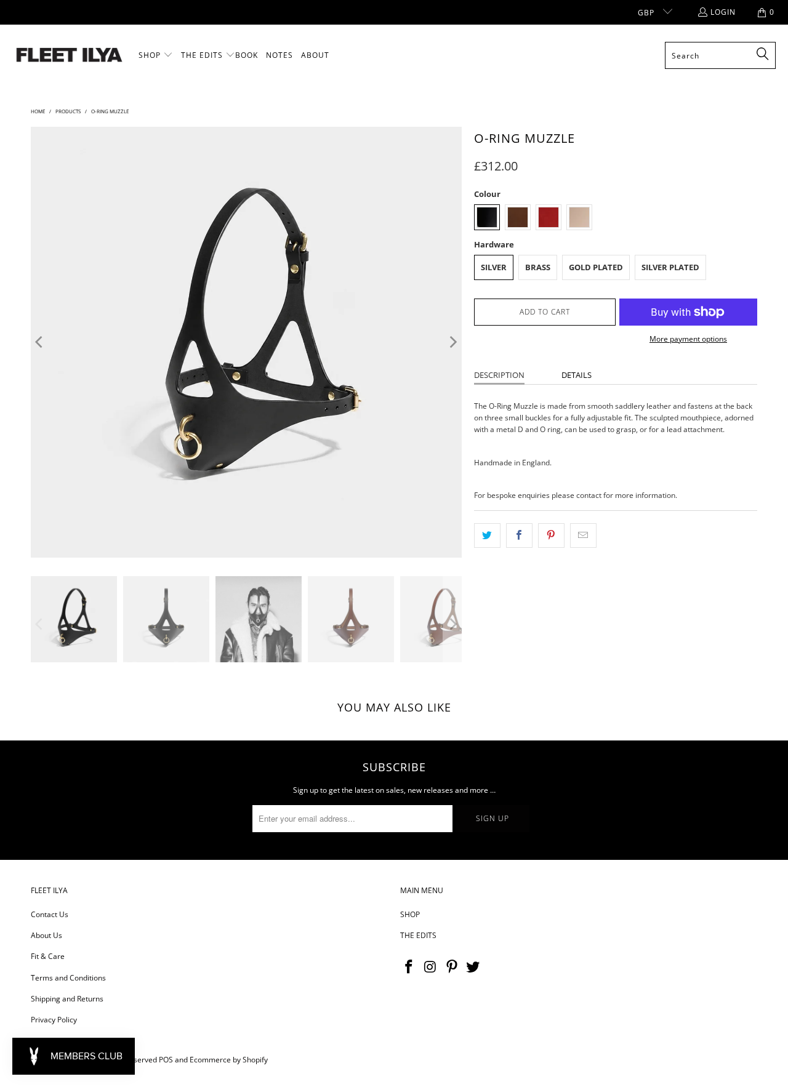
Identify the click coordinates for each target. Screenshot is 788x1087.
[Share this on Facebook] (519, 535)
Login (723, 12)
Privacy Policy (54, 1019)
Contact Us (49, 914)
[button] (156, 55)
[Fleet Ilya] (69, 56)
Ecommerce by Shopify (229, 1059)
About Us (46, 935)
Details (576, 374)
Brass (537, 267)
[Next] (452, 342)
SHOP (410, 914)
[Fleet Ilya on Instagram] (431, 967)
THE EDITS (418, 935)
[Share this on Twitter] (487, 535)
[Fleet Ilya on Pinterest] (452, 967)
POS (166, 1059)
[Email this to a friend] (583, 535)
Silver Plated (670, 267)
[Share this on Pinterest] (551, 535)
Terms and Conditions (68, 978)
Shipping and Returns (67, 998)
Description (499, 374)
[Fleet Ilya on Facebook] (409, 967)
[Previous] (40, 342)
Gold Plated (596, 267)
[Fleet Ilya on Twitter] (473, 967)
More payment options (688, 339)
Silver (494, 267)
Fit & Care (48, 956)
